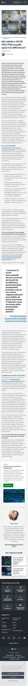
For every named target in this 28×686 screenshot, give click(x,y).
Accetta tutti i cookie (13, 673)
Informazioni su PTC (5, 618)
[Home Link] (2, 37)
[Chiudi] (24, 664)
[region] (13, 673)
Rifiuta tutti (13, 677)
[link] (8, 485)
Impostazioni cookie (14, 659)
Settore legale (9, 655)
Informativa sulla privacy (10, 657)
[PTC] (14, 649)
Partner (14, 625)
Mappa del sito (20, 657)
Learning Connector (4, 626)
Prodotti (4, 622)
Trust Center (18, 655)
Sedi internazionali (17, 630)
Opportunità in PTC (6, 629)
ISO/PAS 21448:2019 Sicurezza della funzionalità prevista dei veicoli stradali (15, 318)
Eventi (14, 628)
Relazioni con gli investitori (17, 618)
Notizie (14, 622)
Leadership (4, 632)
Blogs (5, 37)
